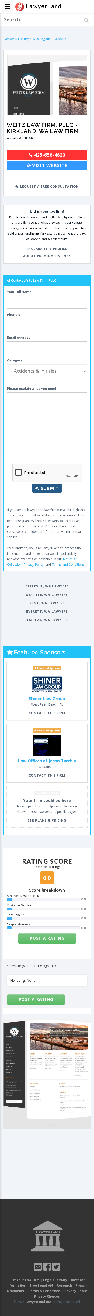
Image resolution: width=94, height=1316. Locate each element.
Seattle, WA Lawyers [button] (47, 594)
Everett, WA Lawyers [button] (47, 611)
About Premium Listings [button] (47, 256)
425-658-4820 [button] (49, 155)
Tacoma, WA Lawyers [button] (47, 620)
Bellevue (60, 39)
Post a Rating (47, 938)
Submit (49, 488)
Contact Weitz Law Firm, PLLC (33, 280)
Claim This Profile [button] (48, 248)
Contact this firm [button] (47, 713)
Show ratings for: (18, 966)
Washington (41, 39)
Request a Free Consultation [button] (49, 186)
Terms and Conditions (68, 564)
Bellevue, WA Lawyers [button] (47, 586)
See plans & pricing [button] (47, 820)
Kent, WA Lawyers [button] (47, 603)
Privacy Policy (34, 564)
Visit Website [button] (49, 165)
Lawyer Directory (16, 39)
